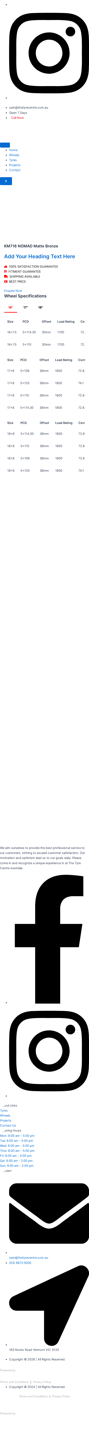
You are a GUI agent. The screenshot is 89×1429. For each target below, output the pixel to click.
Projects (14, 165)
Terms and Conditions (14, 1382)
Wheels (14, 155)
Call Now (17, 118)
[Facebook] (49, 1002)
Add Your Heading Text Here (39, 256)
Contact (14, 170)
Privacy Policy (42, 1382)
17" (25, 307)
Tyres (13, 160)
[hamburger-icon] (5, 145)
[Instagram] (49, 98)
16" (10, 307)
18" (40, 307)
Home (13, 150)
